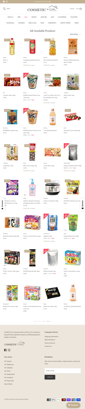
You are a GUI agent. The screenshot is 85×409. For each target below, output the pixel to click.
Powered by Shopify (23, 399)
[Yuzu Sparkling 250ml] (53, 117)
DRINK (77, 23)
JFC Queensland (9, 374)
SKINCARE (44, 17)
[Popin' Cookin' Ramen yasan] (32, 223)
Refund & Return (50, 340)
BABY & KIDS (32, 23)
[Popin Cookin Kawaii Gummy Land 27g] (32, 293)
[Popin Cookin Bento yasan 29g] (73, 258)
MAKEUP (34, 17)
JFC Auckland (8, 377)
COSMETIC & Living (10, 332)
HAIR (52, 17)
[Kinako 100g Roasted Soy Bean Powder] (73, 47)
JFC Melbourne (9, 364)
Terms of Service (50, 343)
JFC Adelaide (8, 368)
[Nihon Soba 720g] (73, 82)
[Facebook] (4, 1)
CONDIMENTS (52, 23)
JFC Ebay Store (9, 381)
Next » (49, 321)
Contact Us (48, 346)
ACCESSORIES (62, 17)
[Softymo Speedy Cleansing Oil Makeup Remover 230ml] (32, 187)
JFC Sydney (8, 361)
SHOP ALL (11, 17)
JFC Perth (7, 371)
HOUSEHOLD (10, 23)
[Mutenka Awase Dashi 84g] (12, 223)
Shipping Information (51, 336)
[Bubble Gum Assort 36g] (12, 293)
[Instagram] (6, 1)
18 (43, 321)
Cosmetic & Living (12, 399)
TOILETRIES (73, 17)
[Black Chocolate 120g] (53, 293)
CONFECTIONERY (65, 23)
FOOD (42, 23)
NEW (19, 17)
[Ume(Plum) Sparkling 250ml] (73, 293)
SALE (25, 17)
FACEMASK (21, 23)
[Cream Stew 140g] (53, 152)
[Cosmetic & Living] (42, 8)
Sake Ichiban (8, 384)
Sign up (50, 377)
